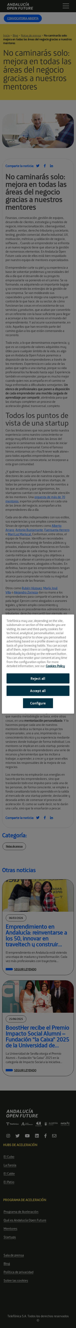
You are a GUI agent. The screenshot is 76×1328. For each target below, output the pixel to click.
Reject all (38, 678)
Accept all (38, 691)
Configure (38, 703)
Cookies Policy (55, 666)
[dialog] (38, 663)
